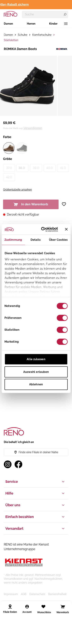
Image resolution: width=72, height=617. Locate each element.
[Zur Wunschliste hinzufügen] (65, 204)
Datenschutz (37, 594)
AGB (23, 594)
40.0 (49, 168)
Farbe (7, 137)
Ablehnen (36, 384)
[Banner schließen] (66, 229)
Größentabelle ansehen (17, 189)
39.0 (36, 168)
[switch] (62, 318)
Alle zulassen (36, 359)
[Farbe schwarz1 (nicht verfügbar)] (22, 148)
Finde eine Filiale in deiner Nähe (38, 452)
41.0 (63, 168)
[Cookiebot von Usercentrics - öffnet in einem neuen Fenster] (43, 229)
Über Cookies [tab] (58, 239)
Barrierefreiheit (57, 594)
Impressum (11, 594)
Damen (8, 23)
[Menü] (66, 23)
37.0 (9, 168)
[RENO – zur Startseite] (10, 14)
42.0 (9, 177)
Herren (31, 23)
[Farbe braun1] (9, 148)
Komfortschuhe (41, 34)
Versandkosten (32, 128)
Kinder (53, 23)
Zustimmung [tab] (13, 239)
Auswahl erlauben (36, 372)
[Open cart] (63, 606)
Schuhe (22, 34)
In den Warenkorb (34, 204)
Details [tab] (36, 239)
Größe (7, 159)
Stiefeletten (11, 40)
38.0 (21, 168)
